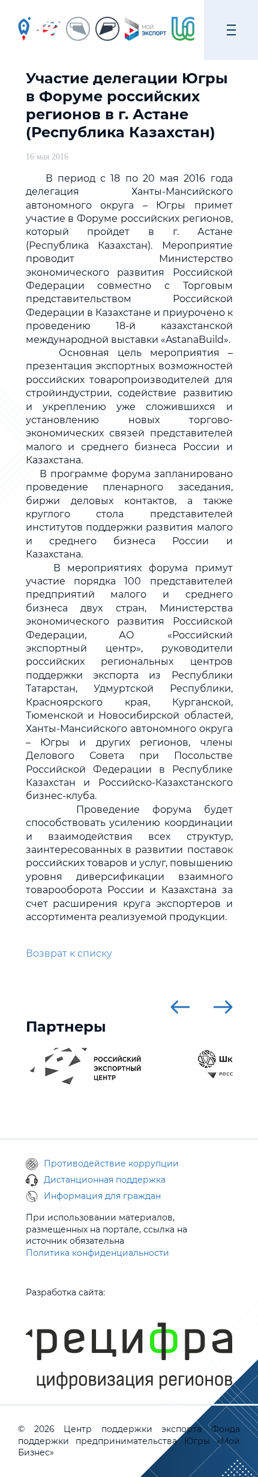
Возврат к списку (69, 953)
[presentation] (180, 1007)
